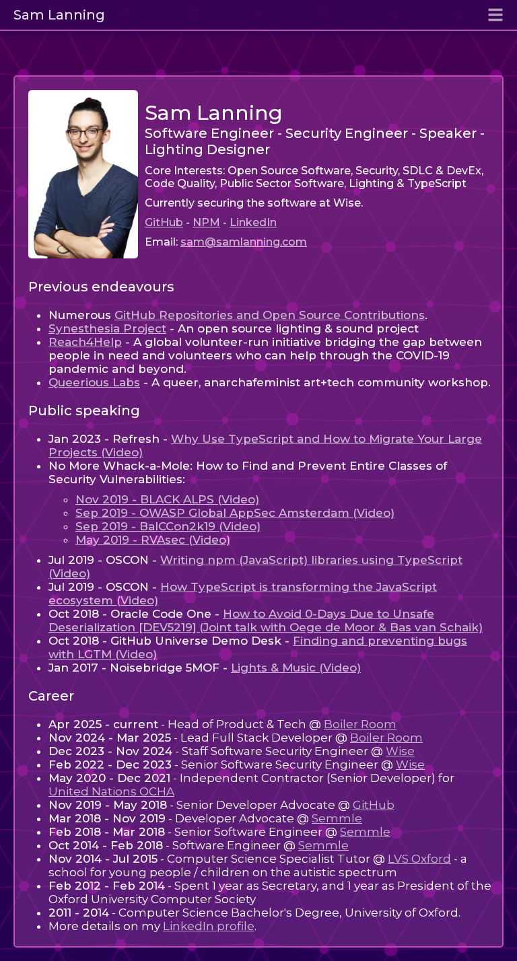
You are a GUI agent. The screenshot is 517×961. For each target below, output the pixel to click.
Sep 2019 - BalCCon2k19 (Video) (168, 526)
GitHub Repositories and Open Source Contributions (269, 315)
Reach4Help (85, 342)
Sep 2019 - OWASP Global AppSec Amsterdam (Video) (234, 513)
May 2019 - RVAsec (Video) (152, 539)
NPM (206, 222)
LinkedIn (253, 222)
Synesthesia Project (107, 328)
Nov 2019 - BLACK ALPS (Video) (167, 499)
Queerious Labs (94, 382)
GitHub (164, 222)
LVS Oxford (419, 858)
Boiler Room (360, 724)
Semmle (337, 818)
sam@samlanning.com (243, 242)
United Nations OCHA (111, 791)
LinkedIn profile (208, 926)
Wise (400, 751)
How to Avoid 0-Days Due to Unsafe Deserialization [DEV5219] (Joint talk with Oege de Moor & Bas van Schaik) (265, 620)
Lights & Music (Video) (296, 667)
